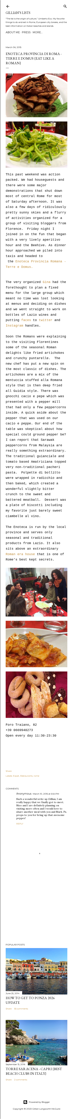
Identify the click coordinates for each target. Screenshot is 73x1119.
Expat (16, 775)
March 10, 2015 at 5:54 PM (46, 793)
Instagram (14, 325)
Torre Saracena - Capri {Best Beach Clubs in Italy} (34, 1071)
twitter (45, 320)
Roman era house (20, 554)
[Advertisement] (36, 909)
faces (26, 320)
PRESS (26, 32)
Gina (46, 282)
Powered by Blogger (39, 1102)
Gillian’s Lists (18, 13)
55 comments (21, 1008)
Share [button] (9, 771)
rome (36, 775)
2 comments (20, 1079)
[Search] (65, 5)
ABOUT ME (13, 32)
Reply (19, 823)
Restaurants (26, 775)
